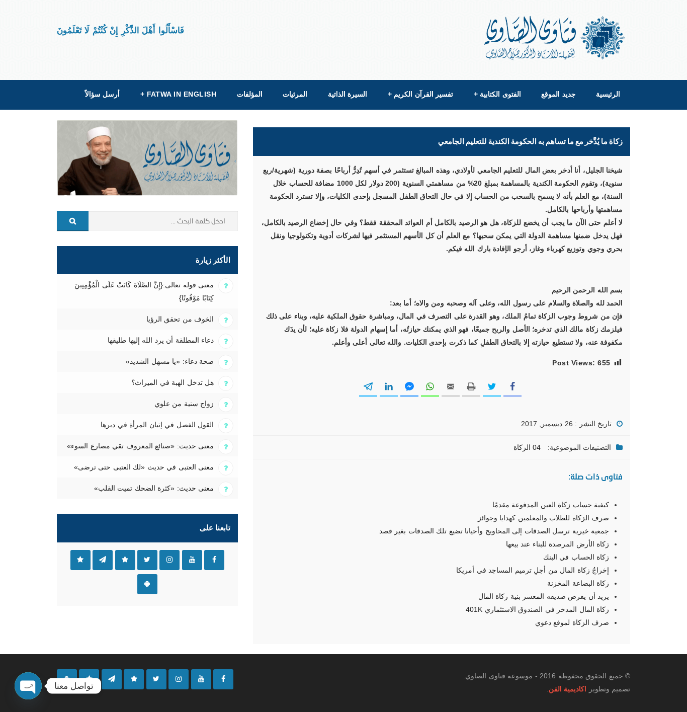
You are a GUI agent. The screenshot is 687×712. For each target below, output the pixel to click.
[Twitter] (156, 679)
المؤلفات (250, 94)
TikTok (125, 560)
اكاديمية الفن (567, 689)
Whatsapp (80, 560)
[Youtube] (201, 679)
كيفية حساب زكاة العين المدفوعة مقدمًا (550, 505)
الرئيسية (608, 94)
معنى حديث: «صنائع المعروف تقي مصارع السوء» (140, 446)
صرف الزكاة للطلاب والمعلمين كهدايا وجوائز (543, 518)
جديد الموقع (558, 94)
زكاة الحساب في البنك (576, 557)
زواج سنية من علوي (184, 404)
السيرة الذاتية (347, 94)
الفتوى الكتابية (497, 94)
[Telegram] (112, 679)
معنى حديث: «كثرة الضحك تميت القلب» (154, 488)
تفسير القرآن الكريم (420, 94)
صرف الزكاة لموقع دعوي (572, 622)
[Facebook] (223, 679)
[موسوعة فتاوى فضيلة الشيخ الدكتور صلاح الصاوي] (555, 38)
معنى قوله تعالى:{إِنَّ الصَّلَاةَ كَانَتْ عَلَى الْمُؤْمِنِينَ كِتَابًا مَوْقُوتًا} (144, 291)
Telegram (103, 560)
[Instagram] (178, 679)
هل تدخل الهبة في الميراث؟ (172, 382)
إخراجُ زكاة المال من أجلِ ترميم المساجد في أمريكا (532, 570)
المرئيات (295, 94)
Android (147, 584)
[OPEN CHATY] (28, 685)
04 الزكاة (527, 447)
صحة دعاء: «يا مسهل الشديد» (170, 361)
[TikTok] (134, 679)
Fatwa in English (178, 94)
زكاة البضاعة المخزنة (578, 583)
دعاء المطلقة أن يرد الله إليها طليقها (161, 340)
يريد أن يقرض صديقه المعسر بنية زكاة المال (543, 596)
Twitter (147, 560)
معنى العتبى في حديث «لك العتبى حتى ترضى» (144, 467)
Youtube (192, 560)
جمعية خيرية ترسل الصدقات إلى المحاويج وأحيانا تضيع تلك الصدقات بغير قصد (494, 531)
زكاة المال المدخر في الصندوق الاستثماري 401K (537, 609)
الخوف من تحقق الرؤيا (180, 319)
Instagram (169, 560)
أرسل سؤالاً (102, 94)
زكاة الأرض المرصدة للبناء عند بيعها (557, 544)
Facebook (214, 560)
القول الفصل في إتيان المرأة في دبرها (157, 425)
